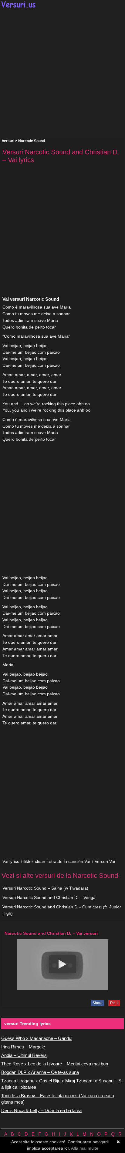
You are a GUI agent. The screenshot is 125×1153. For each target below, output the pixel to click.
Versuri (8, 141)
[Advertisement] (62, 73)
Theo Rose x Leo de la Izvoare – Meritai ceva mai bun (54, 1063)
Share (98, 1003)
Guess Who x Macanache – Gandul (36, 1038)
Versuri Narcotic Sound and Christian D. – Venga (49, 897)
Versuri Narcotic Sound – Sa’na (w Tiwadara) (45, 888)
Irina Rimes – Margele (23, 1046)
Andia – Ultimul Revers (24, 1055)
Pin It (114, 1003)
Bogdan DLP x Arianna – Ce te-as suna (40, 1072)
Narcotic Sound (31, 141)
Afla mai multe (84, 1148)
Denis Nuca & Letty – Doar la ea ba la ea (41, 1110)
